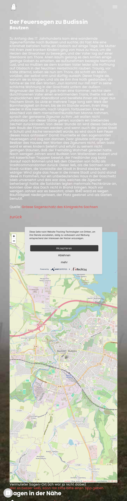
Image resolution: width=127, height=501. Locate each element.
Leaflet (67, 481)
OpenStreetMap (89, 481)
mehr (64, 262)
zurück (16, 216)
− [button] (14, 241)
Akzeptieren (64, 248)
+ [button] (14, 236)
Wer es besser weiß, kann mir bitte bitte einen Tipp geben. (57, 488)
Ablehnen (64, 255)
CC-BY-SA (112, 481)
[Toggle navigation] (114, 7)
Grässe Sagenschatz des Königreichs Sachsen (60, 207)
